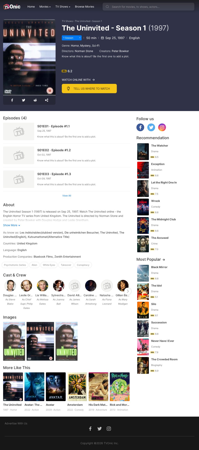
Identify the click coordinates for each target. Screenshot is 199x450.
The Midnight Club (163, 219)
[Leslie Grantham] (26, 286)
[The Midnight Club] (143, 225)
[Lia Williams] (42, 286)
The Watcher (159, 145)
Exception (158, 164)
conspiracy (83, 264)
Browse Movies (84, 6)
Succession (159, 322)
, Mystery (85, 45)
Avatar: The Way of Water (34, 404)
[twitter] (151, 130)
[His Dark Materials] (98, 386)
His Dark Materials (98, 404)
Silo (153, 304)
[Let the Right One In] (143, 188)
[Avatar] (56, 386)
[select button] (80, 37)
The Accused (159, 237)
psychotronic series (15, 264)
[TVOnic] (11, 6)
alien (34, 264)
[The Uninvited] (13, 386)
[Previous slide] (5, 291)
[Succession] (143, 328)
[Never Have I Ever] (143, 347)
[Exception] (143, 170)
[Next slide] (127, 291)
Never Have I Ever (162, 340)
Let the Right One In (164, 182)
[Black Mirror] (143, 273)
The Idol (156, 285)
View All (66, 195)
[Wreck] (143, 207)
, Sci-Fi (95, 45)
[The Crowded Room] (143, 365)
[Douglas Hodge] (10, 286)
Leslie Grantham (26, 295)
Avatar (50, 404)
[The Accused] (143, 243)
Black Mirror (159, 267)
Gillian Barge (123, 295)
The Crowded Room (164, 359)
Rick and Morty (120, 404)
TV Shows (61, 6)
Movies (43, 6)
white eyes (49, 264)
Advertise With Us (16, 423)
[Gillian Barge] (123, 286)
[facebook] (140, 130)
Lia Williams (42, 295)
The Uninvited (82, 21)
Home (31, 6)
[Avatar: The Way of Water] (34, 386)
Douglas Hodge (10, 295)
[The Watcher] (143, 151)
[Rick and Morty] (120, 386)
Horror (75, 45)
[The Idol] (143, 291)
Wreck (155, 200)
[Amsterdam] (77, 386)
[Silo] (143, 310)
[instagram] (162, 130)
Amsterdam (75, 404)
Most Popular (148, 259)
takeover (66, 264)
